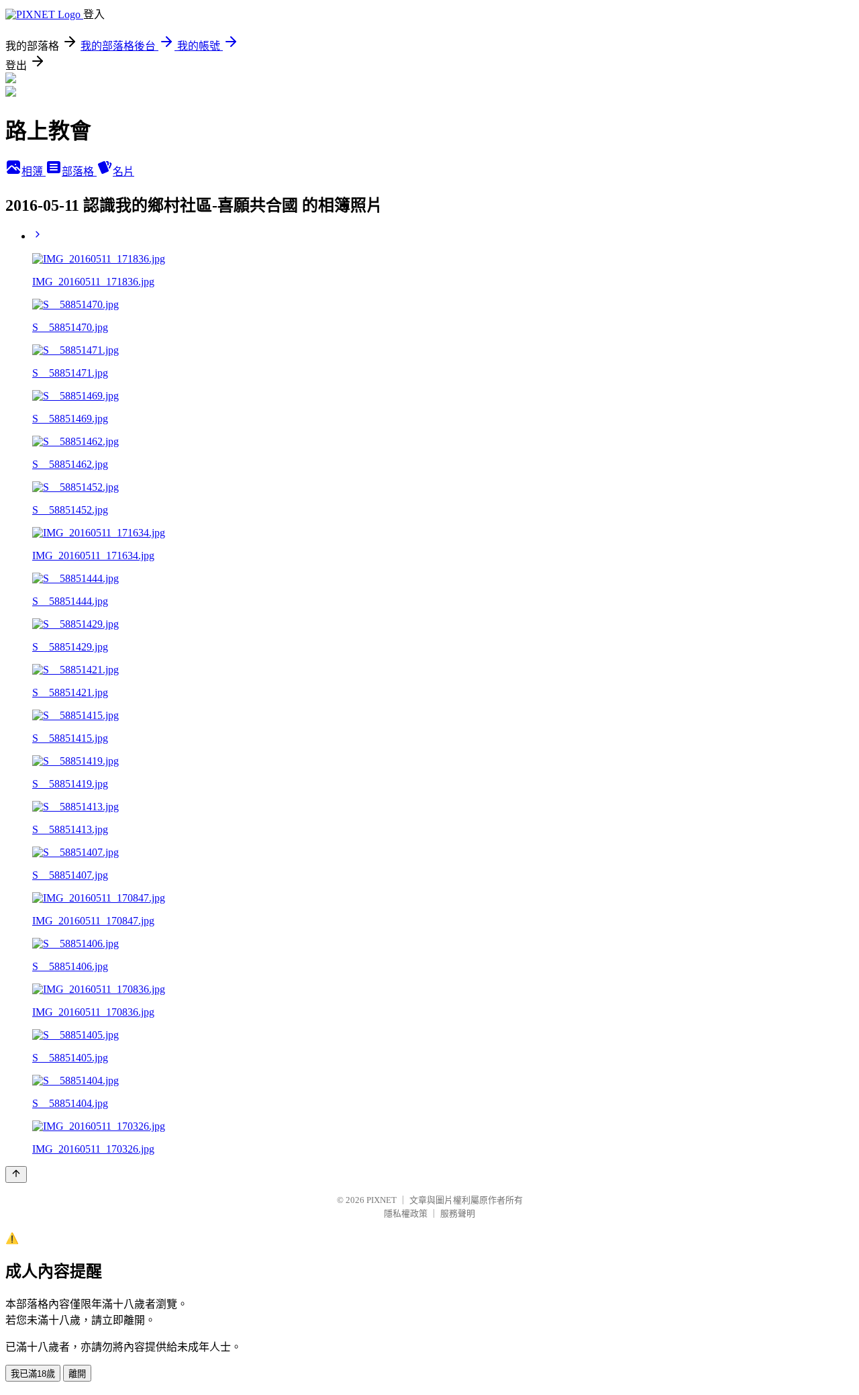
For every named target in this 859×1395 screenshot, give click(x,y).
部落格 (79, 171)
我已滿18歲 (33, 1374)
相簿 (33, 171)
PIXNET (381, 1200)
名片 (123, 171)
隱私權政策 (405, 1213)
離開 (77, 1374)
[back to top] (16, 1174)
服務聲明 (457, 1213)
